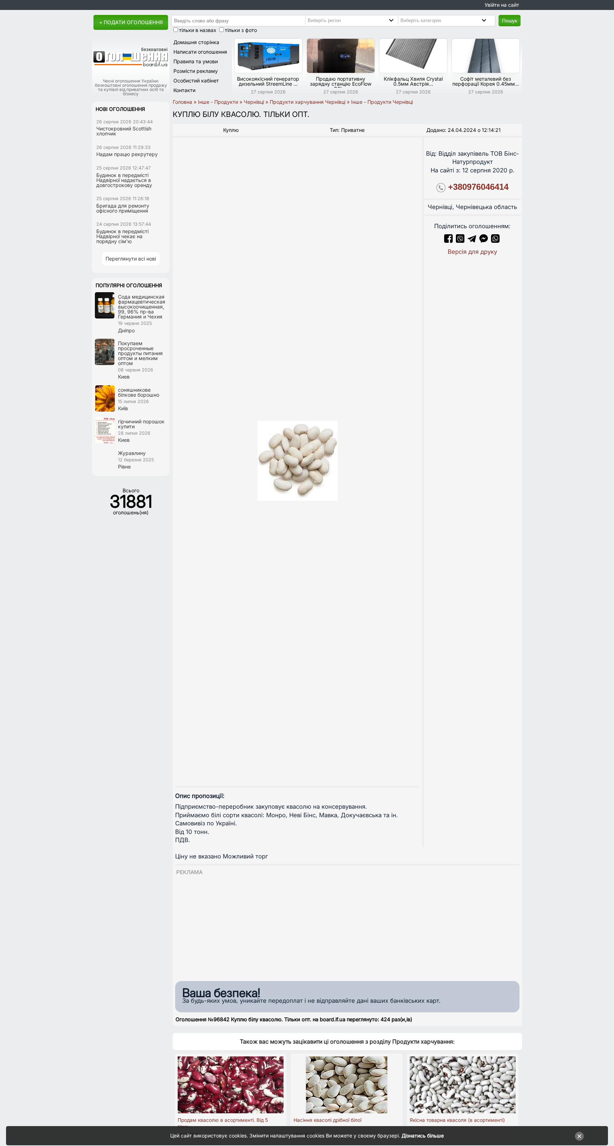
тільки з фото (241, 30)
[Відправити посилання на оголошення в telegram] (472, 240)
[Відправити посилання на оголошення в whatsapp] (495, 240)
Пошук (509, 20)
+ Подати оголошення (131, 22)
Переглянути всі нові (131, 259)
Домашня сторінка (196, 42)
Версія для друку (472, 251)
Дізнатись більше (423, 1135)
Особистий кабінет (196, 80)
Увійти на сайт (502, 5)
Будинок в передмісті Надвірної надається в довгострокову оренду (124, 180)
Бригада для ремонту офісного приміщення (122, 208)
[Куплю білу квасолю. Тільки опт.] (297, 461)
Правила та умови (195, 61)
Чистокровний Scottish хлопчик (123, 130)
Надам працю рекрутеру (127, 154)
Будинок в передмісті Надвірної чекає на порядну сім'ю (122, 236)
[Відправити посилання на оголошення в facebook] (448, 240)
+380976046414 (478, 187)
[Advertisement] (347, 926)
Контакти (184, 90)
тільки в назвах (197, 30)
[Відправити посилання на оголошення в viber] (460, 240)
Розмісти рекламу (195, 71)
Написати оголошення (200, 52)
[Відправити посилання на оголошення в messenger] (484, 240)
